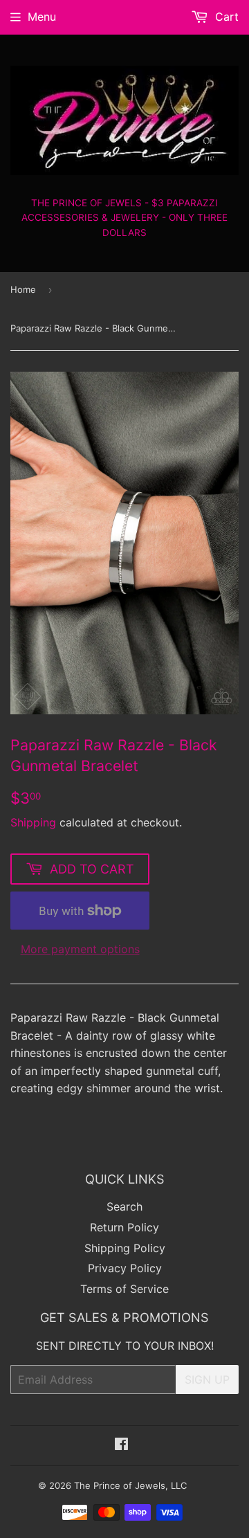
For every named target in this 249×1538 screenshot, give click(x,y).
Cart (225, 17)
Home (23, 289)
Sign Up (207, 1379)
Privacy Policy (125, 1268)
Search (124, 1206)
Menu (42, 17)
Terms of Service (124, 1289)
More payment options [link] (80, 949)
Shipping (33, 822)
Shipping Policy (124, 1248)
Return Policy (124, 1227)
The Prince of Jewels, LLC (130, 1485)
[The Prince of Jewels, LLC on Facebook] (121, 1445)
